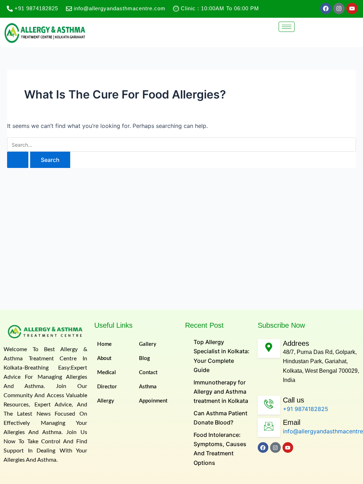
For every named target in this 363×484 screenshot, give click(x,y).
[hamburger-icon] (287, 27)
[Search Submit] (17, 160)
